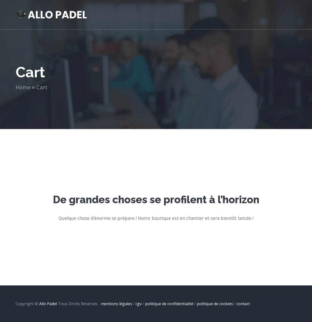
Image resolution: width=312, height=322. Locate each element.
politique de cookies (215, 303)
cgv (139, 303)
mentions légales (116, 303)
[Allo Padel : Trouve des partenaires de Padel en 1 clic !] (52, 14)
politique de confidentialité (169, 303)
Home (23, 87)
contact (243, 303)
